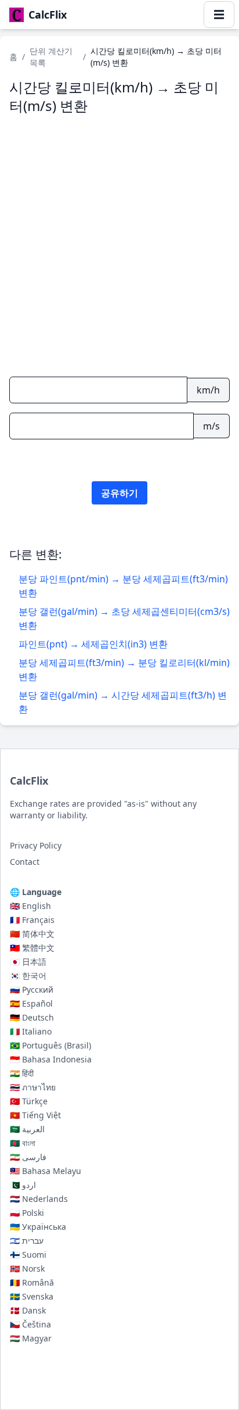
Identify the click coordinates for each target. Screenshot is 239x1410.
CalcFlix (29, 781)
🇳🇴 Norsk (27, 1268)
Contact (24, 861)
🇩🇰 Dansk (28, 1310)
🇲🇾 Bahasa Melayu (45, 1170)
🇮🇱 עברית (27, 1240)
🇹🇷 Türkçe (29, 1101)
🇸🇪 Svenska (31, 1296)
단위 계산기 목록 (51, 56)
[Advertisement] (119, 244)
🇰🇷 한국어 (28, 975)
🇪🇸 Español (31, 1003)
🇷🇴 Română (32, 1282)
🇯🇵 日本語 (28, 961)
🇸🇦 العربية (27, 1129)
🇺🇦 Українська (38, 1226)
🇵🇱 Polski (27, 1212)
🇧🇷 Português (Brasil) (50, 1045)
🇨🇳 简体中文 (32, 933)
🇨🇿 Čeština (30, 1324)
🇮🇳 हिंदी (22, 1073)
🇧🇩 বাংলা (22, 1142)
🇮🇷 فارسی (28, 1156)
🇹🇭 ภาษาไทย (33, 1087)
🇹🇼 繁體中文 (32, 947)
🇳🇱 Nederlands (39, 1198)
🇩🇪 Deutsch (32, 1017)
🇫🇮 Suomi (28, 1254)
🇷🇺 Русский (31, 989)
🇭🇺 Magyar (31, 1338)
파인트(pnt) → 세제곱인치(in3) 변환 (93, 644)
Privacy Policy (35, 845)
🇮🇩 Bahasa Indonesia (51, 1059)
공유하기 (119, 492)
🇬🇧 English (30, 905)
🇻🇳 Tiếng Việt (35, 1115)
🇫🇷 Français (32, 919)
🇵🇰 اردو (23, 1184)
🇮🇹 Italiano (31, 1031)
